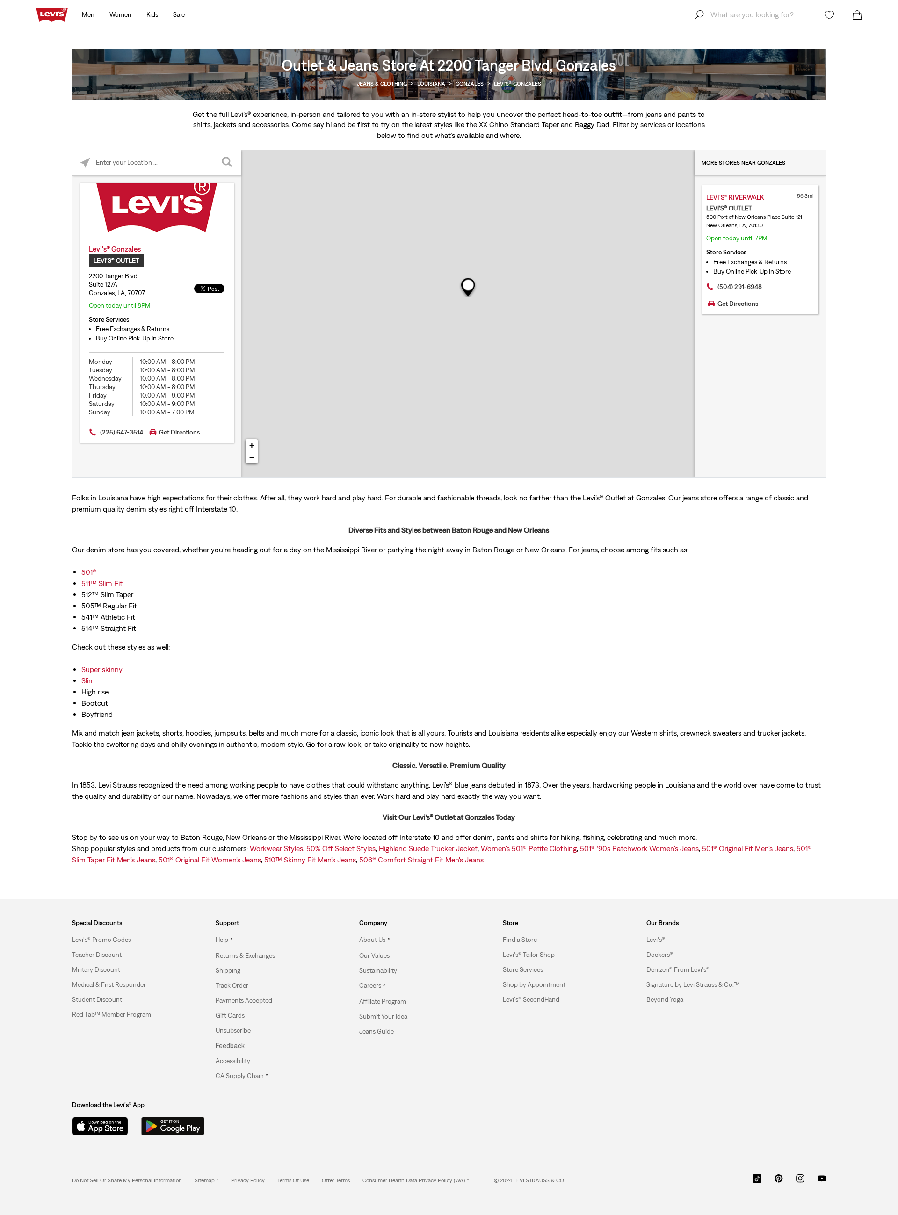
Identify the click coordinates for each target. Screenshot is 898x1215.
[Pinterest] (779, 1182)
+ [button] (251, 445)
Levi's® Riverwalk (735, 197)
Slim (88, 680)
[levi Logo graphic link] (52, 14)
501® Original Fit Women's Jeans (210, 859)
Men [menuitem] (88, 14)
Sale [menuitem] (179, 14)
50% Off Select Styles (341, 848)
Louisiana (431, 83)
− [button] (251, 457)
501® (88, 572)
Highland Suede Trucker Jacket (428, 848)
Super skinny (102, 669)
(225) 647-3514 (121, 432)
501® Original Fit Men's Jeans (747, 848)
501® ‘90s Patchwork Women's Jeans (639, 848)
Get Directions (179, 432)
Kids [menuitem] (152, 14)
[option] (126, 939)
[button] (101, 939)
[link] (206, 1180)
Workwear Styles (276, 848)
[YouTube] (822, 1182)
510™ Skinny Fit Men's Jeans (310, 859)
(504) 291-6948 (739, 286)
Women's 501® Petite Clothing (529, 848)
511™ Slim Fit (102, 583)
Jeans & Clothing (382, 83)
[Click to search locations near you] (85, 163)
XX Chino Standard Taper (519, 124)
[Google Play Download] (172, 1126)
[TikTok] (757, 1182)
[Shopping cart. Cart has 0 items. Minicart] (857, 15)
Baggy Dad (592, 124)
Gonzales (470, 83)
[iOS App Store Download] (100, 1126)
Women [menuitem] (120, 14)
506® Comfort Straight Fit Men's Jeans (421, 859)
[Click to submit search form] (228, 163)
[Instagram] (800, 1182)
